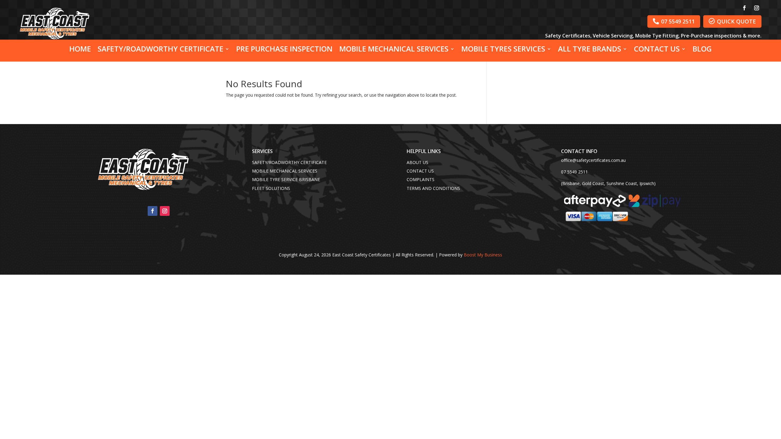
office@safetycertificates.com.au (593, 160)
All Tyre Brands (589, 50)
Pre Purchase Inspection (284, 50)
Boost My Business (483, 255)
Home (80, 50)
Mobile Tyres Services (503, 50)
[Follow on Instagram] (756, 8)
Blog (702, 50)
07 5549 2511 (674, 21)
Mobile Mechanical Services (393, 50)
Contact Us (657, 50)
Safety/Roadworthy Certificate (160, 50)
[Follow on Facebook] (744, 8)
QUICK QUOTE (732, 21)
